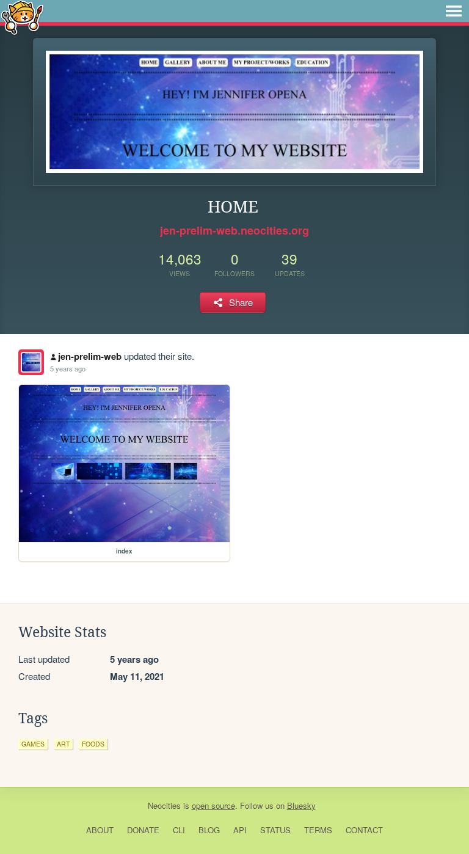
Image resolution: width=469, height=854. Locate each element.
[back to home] (22, 16)
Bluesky (301, 805)
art (63, 743)
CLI (179, 830)
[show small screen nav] (453, 11)
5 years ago (67, 368)
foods (93, 743)
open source (213, 805)
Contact (364, 830)
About (100, 830)
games (33, 743)
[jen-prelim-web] (31, 362)
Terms (318, 830)
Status (275, 830)
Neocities (164, 805)
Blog (209, 830)
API (240, 830)
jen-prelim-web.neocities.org (234, 230)
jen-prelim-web (90, 356)
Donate (143, 830)
